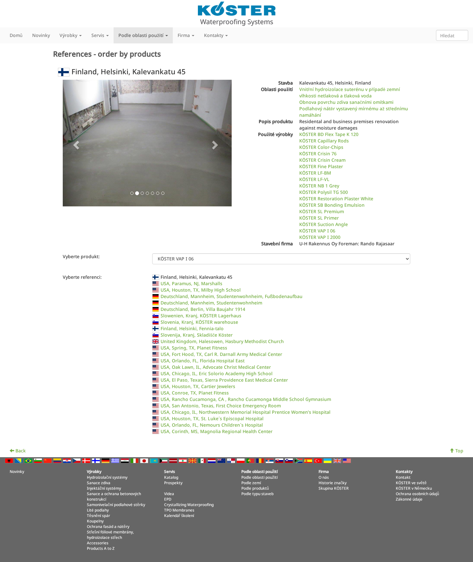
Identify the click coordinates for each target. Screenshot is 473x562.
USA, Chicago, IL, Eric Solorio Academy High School (217, 373)
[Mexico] (203, 460)
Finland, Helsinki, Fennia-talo (192, 328)
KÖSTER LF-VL (314, 179)
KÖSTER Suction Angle (323, 224)
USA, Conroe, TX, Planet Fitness (195, 393)
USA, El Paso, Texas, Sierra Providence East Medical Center (224, 380)
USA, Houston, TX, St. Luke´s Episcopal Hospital (212, 418)
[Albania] (9, 460)
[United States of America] (347, 460)
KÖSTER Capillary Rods (324, 141)
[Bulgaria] (38, 460)
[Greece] (116, 460)
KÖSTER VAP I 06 (317, 231)
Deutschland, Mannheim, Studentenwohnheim (211, 303)
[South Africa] (299, 460)
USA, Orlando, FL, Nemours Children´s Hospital (212, 425)
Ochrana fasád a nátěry (108, 526)
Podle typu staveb (257, 493)
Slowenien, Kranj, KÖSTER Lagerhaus (201, 316)
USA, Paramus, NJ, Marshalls (191, 283)
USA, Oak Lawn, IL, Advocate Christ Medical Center (216, 367)
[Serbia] (270, 460)
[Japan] (145, 460)
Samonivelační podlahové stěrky (116, 504)
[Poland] (241, 460)
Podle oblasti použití (259, 477)
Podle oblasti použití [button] (141, 35)
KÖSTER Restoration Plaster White (336, 198)
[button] (75, 143)
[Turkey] (318, 460)
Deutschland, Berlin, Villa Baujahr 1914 (203, 309)
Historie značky (333, 482)
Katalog (171, 477)
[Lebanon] (183, 460)
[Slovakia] (280, 460)
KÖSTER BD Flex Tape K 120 (328, 134)
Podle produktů (255, 488)
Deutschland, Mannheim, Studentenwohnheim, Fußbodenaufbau (231, 296)
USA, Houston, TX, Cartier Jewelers (198, 386)
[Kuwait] (164, 460)
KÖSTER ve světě (411, 482)
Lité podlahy (98, 509)
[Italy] (135, 460)
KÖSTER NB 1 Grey (319, 186)
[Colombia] (58, 460)
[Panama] (231, 460)
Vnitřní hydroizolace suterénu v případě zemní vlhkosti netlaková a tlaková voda (349, 92)
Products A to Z (101, 548)
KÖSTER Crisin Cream (322, 160)
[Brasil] (29, 460)
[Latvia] (174, 460)
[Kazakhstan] (154, 460)
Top (458, 451)
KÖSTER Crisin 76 (318, 153)
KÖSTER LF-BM (315, 173)
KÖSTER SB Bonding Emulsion (332, 205)
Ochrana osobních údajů (417, 493)
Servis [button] (98, 35)
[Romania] (260, 460)
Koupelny (95, 520)
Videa (169, 493)
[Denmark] (87, 460)
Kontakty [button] (214, 35)
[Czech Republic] (77, 460)
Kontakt (403, 477)
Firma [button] (184, 35)
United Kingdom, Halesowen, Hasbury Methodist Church (222, 341)
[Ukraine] (328, 460)
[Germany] (106, 460)
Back (20, 451)
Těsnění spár (98, 515)
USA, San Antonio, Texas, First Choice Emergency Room (221, 406)
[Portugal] (251, 460)
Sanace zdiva (98, 482)
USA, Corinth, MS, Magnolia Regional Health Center (217, 431)
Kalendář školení (179, 515)
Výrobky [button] (69, 35)
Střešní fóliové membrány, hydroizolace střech (110, 534)
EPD (168, 499)
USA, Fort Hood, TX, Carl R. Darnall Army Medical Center (221, 354)
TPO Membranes (179, 509)
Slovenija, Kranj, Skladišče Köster (197, 335)
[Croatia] (67, 460)
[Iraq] (125, 460)
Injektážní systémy (104, 488)
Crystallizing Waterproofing (189, 504)
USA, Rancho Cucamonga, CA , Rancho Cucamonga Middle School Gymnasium (246, 399)
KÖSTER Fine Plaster (321, 166)
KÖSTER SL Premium (321, 211)
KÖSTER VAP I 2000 (319, 237)
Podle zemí (251, 482)
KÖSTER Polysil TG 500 (323, 192)
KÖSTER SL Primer (319, 218)
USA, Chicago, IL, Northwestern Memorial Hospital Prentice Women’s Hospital (245, 412)
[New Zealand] (222, 460)
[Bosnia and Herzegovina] (19, 460)
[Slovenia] (289, 460)
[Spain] (309, 460)
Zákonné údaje (409, 499)
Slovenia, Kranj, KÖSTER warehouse (199, 322)
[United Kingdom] (338, 460)
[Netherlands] (212, 460)
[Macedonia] (193, 460)
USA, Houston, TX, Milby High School (201, 290)
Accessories (97, 542)
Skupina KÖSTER (334, 488)
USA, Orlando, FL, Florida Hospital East (203, 361)
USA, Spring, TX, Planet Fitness (194, 348)
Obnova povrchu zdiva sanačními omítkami (346, 102)
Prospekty (173, 482)
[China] (48, 460)
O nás (324, 477)
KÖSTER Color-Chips (321, 147)
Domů (16, 35)
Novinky (41, 35)
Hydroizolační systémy (107, 477)
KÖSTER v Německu (414, 488)
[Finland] (96, 460)
